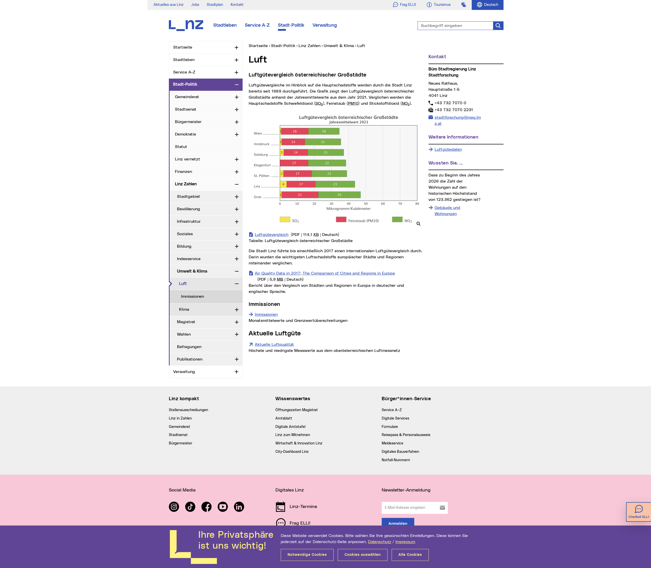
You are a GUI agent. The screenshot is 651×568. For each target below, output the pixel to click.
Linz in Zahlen (180, 418)
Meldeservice (392, 443)
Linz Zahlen (186, 184)
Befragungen (189, 347)
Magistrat (186, 322)
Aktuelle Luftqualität (274, 344)
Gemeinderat (187, 97)
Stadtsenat (185, 109)
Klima (184, 309)
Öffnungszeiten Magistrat (296, 410)
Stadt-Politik (291, 25)
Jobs (195, 5)
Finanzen (183, 172)
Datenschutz (379, 542)
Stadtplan (215, 5)
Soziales (185, 234)
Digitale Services (395, 418)
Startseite (182, 47)
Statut (181, 147)
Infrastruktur (189, 221)
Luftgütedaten (448, 149)
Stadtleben (225, 25)
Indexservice (189, 259)
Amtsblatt (283, 418)
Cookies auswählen (363, 555)
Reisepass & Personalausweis (406, 435)
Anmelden (398, 524)
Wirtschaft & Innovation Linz (298, 443)
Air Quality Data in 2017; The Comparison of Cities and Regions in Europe (325, 276)
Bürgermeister (188, 122)
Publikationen (189, 359)
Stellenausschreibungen (188, 410)
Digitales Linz (289, 490)
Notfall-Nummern (396, 460)
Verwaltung (325, 25)
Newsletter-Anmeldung (406, 490)
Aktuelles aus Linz (169, 5)
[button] (418, 224)
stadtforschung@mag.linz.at (457, 120)
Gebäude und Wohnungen (447, 211)
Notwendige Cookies (307, 555)
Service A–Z (392, 410)
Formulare (390, 427)
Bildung (184, 246)
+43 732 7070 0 (450, 103)
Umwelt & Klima (192, 271)
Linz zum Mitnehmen (292, 435)
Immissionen (192, 296)
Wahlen (184, 334)
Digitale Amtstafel (290, 427)
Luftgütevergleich (297, 235)
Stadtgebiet (188, 197)
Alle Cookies (410, 555)
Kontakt (237, 5)
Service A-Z (257, 25)
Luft (183, 284)
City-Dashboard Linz (292, 452)
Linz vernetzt (187, 159)
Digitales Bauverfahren (400, 452)
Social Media (182, 490)
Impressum (405, 542)
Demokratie (185, 134)
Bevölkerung (188, 209)
